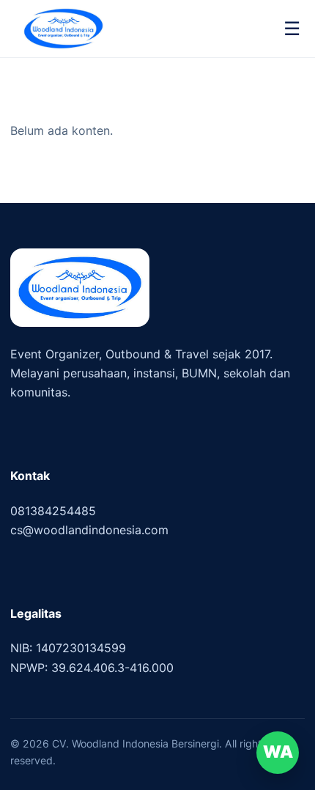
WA (278, 752)
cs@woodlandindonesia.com (89, 530)
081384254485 (53, 510)
